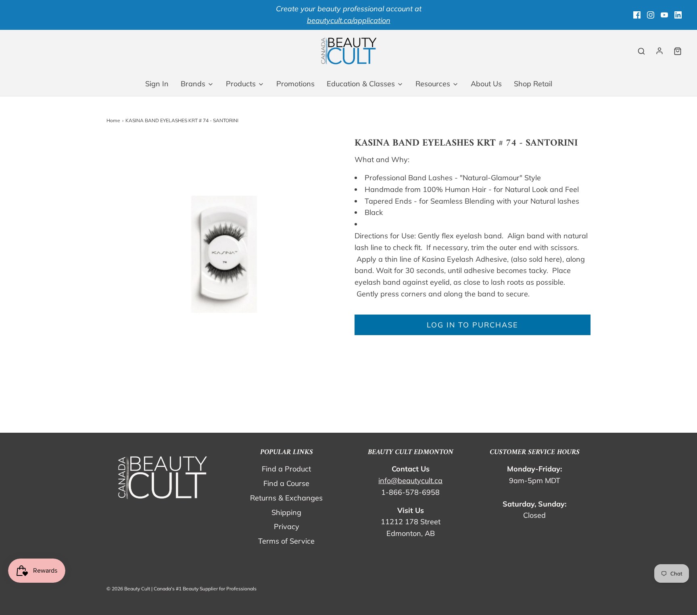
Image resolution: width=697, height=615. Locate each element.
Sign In (157, 83)
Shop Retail (533, 83)
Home (113, 120)
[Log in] (659, 51)
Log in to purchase (472, 324)
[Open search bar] (641, 51)
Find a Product (286, 468)
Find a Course (286, 483)
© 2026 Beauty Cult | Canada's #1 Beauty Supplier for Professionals (181, 589)
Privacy (286, 526)
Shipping (286, 512)
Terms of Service (286, 541)
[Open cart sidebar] (677, 51)
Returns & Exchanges (286, 497)
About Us (486, 83)
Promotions (295, 83)
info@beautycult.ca (410, 480)
